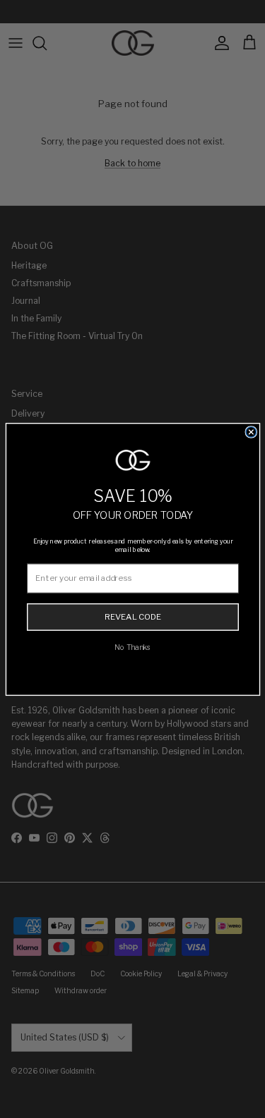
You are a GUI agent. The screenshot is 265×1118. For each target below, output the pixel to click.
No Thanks (132, 647)
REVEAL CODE (132, 617)
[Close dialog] (251, 431)
